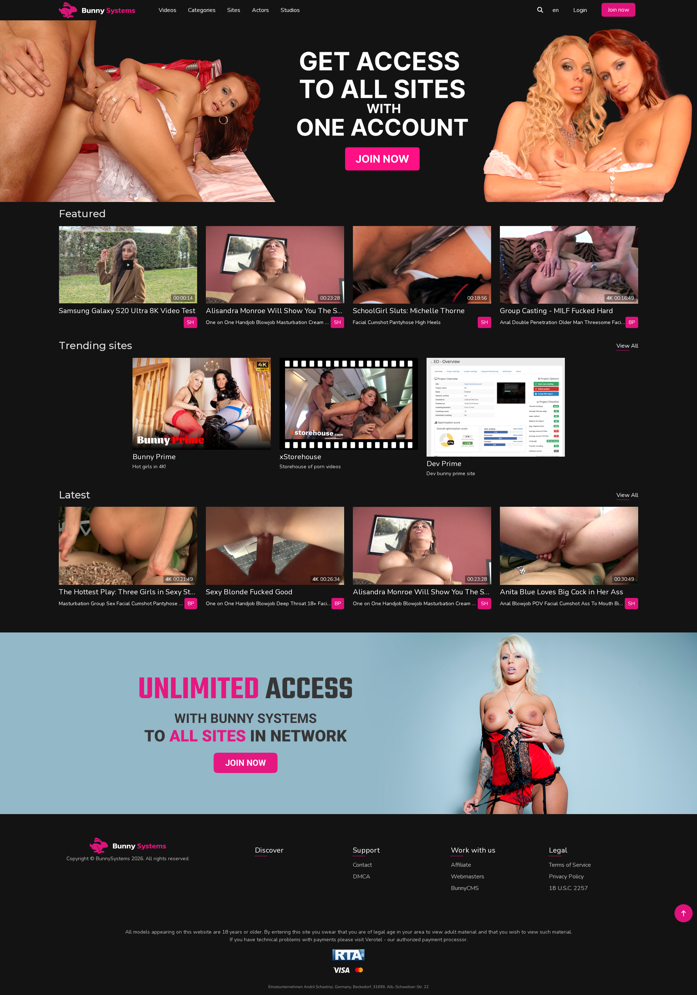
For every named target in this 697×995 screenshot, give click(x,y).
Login (580, 10)
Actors (260, 10)
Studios (290, 10)
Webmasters (467, 877)
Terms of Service (570, 865)
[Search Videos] (540, 10)
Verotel (373, 939)
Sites (233, 10)
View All (627, 346)
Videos (167, 10)
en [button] (556, 10)
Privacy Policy (566, 877)
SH (190, 322)
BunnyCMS (465, 888)
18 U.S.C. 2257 (568, 888)
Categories (202, 10)
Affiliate (461, 865)
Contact (362, 865)
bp (632, 322)
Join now (618, 10)
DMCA (361, 877)
